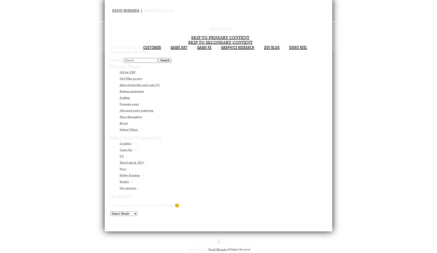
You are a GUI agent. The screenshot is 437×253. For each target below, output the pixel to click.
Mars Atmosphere (131, 117)
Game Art (178, 47)
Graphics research (237, 47)
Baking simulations (132, 91)
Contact (180, 241)
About (235, 241)
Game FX (204, 47)
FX (122, 156)
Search (117, 60)
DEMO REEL (298, 47)
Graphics (125, 143)
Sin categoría (128, 188)
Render (124, 181)
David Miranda (125, 10)
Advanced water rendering (136, 110)
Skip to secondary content (220, 42)
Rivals (124, 123)
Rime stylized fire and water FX (140, 85)
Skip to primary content (220, 37)
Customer (152, 47)
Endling (125, 97)
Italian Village (129, 129)
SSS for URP (127, 72)
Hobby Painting (130, 175)
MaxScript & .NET (132, 162)
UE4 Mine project (131, 78)
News (123, 169)
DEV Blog (271, 47)
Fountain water (129, 104)
